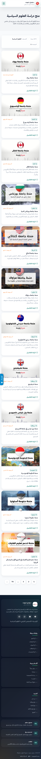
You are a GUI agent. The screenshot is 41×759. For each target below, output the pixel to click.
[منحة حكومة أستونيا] (20, 501)
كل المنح (33, 638)
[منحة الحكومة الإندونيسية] (20, 456)
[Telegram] (30, 617)
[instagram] (19, 617)
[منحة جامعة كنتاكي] (20, 236)
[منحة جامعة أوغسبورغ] (20, 105)
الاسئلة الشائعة (23, 756)
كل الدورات (32, 645)
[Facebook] (35, 617)
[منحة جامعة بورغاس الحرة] (20, 194)
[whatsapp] (24, 617)
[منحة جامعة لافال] (20, 150)
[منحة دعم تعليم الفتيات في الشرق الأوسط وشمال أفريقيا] (20, 543)
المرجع (33, 712)
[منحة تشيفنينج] (20, 367)
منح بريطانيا (32, 702)
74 (12, 582)
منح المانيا (33, 705)
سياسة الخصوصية (36, 756)
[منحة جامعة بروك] (20, 61)
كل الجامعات (32, 642)
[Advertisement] (22, 669)
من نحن (33, 699)
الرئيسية (35, 621)
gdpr (29, 756)
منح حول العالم (31, 709)
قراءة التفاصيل (31, 91)
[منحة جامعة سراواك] (20, 278)
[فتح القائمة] (3, 3)
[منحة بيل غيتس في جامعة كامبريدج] (20, 412)
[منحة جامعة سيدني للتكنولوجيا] (20, 323)
